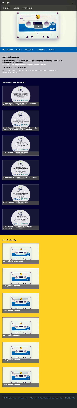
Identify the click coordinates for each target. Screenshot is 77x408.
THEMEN (6, 8)
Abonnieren (29, 50)
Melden (51, 50)
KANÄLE (16, 8)
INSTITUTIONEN (27, 8)
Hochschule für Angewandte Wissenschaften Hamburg (24, 65)
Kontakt (72, 398)
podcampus (5, 2)
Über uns (33, 398)
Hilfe (66, 398)
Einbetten (41, 50)
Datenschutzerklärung (46, 398)
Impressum (59, 398)
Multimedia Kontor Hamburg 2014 (16, 398)
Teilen (18, 50)
